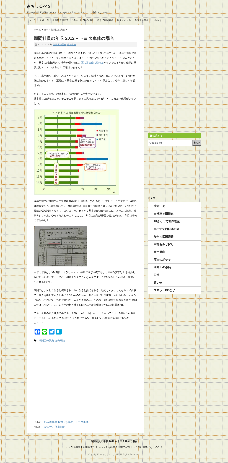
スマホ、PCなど (164, 290)
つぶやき (157, 20)
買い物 (158, 282)
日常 (156, 274)
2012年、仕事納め (54, 426)
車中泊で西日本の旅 (166, 228)
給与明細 (71, 44)
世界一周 (44, 20)
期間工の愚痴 (142, 20)
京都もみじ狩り (164, 244)
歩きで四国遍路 (105, 20)
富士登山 (159, 251)
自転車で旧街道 (60, 20)
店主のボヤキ (124, 20)
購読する (157, 135)
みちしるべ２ (39, 6)
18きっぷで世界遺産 (82, 20)
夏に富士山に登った (92, 62)
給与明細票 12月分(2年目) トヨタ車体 (66, 421)
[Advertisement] (85, 385)
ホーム (32, 20)
